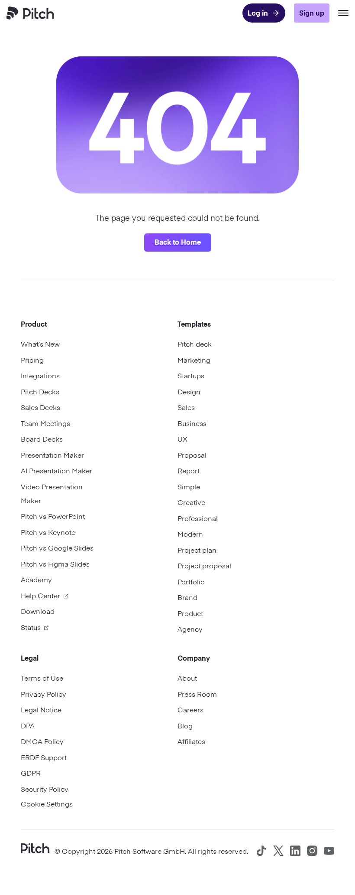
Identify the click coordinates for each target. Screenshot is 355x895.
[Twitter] (278, 851)
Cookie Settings (47, 803)
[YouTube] (329, 851)
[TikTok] (261, 851)
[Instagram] (312, 851)
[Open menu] (343, 13)
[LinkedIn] (295, 851)
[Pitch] (35, 847)
